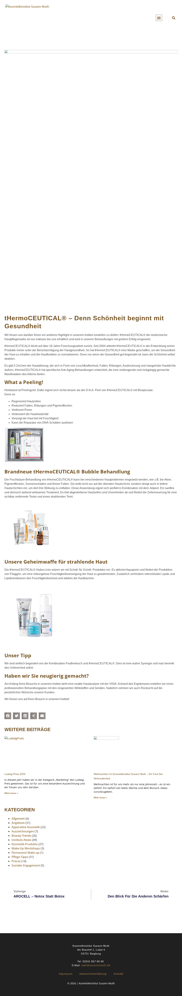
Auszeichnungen (23, 831)
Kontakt (118, 973)
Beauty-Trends (21, 836)
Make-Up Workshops (26, 848)
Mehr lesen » (11, 793)
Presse (16, 861)
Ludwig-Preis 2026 (14, 774)
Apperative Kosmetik (26, 827)
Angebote (18, 823)
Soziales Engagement (26, 865)
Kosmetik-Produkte (25, 844)
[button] (159, 18)
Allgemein (18, 819)
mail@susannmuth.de (95, 965)
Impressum (65, 973)
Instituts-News (21, 840)
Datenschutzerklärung (92, 973)
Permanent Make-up (25, 853)
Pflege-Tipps (20, 857)
